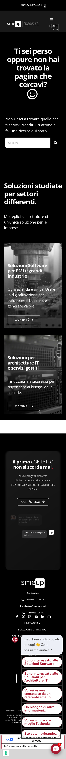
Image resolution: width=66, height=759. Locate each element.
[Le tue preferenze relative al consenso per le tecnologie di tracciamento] (6, 753)
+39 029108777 (36, 612)
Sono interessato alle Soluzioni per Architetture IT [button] (41, 677)
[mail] (49, 616)
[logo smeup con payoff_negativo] (23, 22)
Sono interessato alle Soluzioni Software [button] (41, 662)
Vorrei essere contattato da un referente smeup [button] (37, 693)
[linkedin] (42, 616)
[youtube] (36, 616)
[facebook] (16, 616)
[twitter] (23, 616)
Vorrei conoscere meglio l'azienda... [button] (38, 722)
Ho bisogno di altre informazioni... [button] (39, 709)
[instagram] (29, 616)
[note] (42, 645)
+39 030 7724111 (36, 599)
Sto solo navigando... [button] (41, 733)
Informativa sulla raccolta (20, 746)
